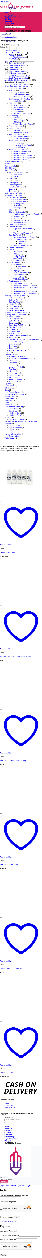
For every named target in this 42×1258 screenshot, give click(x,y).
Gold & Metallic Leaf (17, 247)
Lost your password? (8, 1221)
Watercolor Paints (20, 159)
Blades (16, 176)
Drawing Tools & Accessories (15, 314)
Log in (17, 1217)
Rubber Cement (15, 392)
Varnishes (17, 111)
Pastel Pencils (18, 256)
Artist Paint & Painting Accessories (17, 80)
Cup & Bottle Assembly (18, 72)
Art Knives (17, 174)
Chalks (11, 210)
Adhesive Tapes (15, 55)
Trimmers (12, 191)
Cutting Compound (16, 74)
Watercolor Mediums (21, 113)
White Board (9, 438)
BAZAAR (8, 164)
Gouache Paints (19, 153)
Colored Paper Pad (16, 300)
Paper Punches (14, 425)
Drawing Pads (14, 302)
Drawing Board (15, 327)
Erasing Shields (14, 331)
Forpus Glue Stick (6, 1073)
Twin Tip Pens (18, 277)
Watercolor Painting (17, 149)
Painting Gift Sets (15, 128)
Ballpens (16, 264)
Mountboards (9, 396)
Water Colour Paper (16, 310)
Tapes (15, 59)
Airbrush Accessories (17, 65)
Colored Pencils (15, 226)
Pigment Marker (19, 275)
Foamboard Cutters (16, 187)
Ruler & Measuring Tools (18, 342)
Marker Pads (14, 304)
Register (3, 1255)
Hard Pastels (18, 252)
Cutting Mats (14, 183)
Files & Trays (9, 354)
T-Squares (13, 346)
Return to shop (10, 86)
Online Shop (9, 23)
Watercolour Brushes (21, 97)
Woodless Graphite (20, 222)
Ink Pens (16, 206)
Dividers (12, 365)
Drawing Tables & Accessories (15, 312)
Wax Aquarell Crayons (22, 233)
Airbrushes (8, 61)
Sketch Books (14, 308)
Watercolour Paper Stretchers (24, 293)
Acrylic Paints (18, 88)
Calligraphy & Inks (16, 197)
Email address (9, 1235)
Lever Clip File (14, 373)
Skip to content (6, 1)
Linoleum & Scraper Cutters (24, 285)
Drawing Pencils (15, 235)
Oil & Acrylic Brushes (21, 95)
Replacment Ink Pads (17, 419)
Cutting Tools (9, 170)
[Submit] (5, 65)
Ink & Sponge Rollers (21, 283)
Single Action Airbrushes (18, 78)
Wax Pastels (18, 260)
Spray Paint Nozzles (21, 132)
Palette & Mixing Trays (22, 145)
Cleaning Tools (14, 319)
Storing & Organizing (12, 434)
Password (8, 1201)
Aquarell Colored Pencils (22, 229)
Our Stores (8, 19)
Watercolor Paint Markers (23, 155)
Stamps (7, 417)
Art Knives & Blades (16, 172)
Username (8, 1231)
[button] (4, 67)
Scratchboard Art (15, 281)
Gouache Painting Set (21, 151)
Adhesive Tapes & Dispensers (15, 53)
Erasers (12, 329)
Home (6, 13)
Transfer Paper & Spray (18, 350)
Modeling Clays (15, 413)
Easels (6, 352)
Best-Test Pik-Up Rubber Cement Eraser (15, 656)
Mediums (12, 103)
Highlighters (18, 270)
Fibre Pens (17, 268)
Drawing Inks (18, 203)
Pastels (12, 250)
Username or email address (14, 1195)
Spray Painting (14, 130)
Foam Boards (9, 386)
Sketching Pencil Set (21, 245)
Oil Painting (13, 116)
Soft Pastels (18, 258)
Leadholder (22, 241)
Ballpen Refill (23, 266)
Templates (13, 348)
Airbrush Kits (14, 67)
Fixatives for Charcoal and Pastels (26, 214)
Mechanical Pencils (20, 239)
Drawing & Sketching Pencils (24, 237)
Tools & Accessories (16, 141)
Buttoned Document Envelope (20, 358)
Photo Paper (9, 398)
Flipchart (7, 384)
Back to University (11, 162)
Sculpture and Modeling (13, 407)
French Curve (14, 333)
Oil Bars (16, 118)
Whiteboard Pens (20, 279)
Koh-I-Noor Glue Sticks (9, 864)
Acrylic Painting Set (20, 86)
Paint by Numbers (16, 126)
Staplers (12, 430)
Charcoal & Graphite (17, 212)
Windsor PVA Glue (7, 552)
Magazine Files (14, 375)
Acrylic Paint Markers (21, 84)
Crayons (12, 231)
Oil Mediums (18, 109)
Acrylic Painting (15, 82)
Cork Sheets (13, 411)
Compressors (14, 69)
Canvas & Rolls (10, 166)
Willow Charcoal (19, 220)
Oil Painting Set (19, 120)
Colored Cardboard (16, 298)
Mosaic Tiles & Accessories (14, 394)
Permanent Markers (21, 273)
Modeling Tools (15, 415)
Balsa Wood (13, 409)
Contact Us (8, 21)
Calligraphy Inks (19, 199)
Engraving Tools (15, 185)
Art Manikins (14, 317)
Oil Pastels (17, 254)
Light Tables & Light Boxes (19, 335)
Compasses (13, 323)
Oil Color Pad (14, 306)
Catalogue (8, 17)
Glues (6, 390)
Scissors (12, 189)
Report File (13, 377)
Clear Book (13, 360)
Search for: (8, 25)
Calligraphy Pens (19, 201)
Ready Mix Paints (20, 139)
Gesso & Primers (19, 107)
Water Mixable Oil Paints (23, 124)
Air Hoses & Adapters (17, 63)
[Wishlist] (1, 501)
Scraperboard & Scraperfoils (24, 291)
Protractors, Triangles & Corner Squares (24, 340)
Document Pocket (16, 367)
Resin (6, 402)
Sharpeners (13, 344)
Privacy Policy (9, 1108)
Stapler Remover (15, 427)
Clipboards (13, 363)
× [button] (0, 1184)
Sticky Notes (14, 436)
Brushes (12, 90)
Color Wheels (14, 321)
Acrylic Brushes (19, 92)
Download (4, 1181)
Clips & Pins (9, 168)
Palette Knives (19, 147)
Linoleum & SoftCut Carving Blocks (26, 287)
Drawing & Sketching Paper (14, 296)
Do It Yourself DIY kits (13, 193)
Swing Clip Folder (15, 379)
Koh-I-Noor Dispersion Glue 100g (13, 760)
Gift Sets (7, 388)
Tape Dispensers (19, 57)
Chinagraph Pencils (16, 224)
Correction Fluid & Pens (18, 325)
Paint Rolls (17, 143)
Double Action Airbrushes (19, 76)
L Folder (12, 371)
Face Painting (18, 101)
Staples (12, 432)
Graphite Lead (18, 216)
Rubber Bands (9, 404)
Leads (20, 243)
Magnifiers (13, 337)
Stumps (16, 218)
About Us (8, 15)
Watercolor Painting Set (22, 157)
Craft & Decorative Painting (19, 99)
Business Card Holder (17, 356)
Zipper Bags (13, 381)
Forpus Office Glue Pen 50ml (11, 968)
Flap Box (12, 369)
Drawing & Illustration (13, 195)
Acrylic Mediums (19, 105)
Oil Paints (17, 122)
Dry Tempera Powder (21, 136)
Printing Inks (18, 208)
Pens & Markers (15, 262)
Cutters (12, 178)
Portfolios (8, 400)
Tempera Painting (15, 134)
